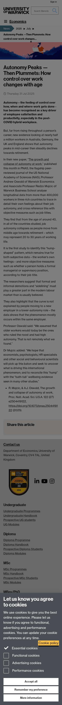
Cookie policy (49, 643)
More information (31, 697)
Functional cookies (25, 655)
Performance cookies (27, 671)
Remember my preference (31, 689)
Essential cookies (24, 648)
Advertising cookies (26, 663)
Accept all (31, 681)
